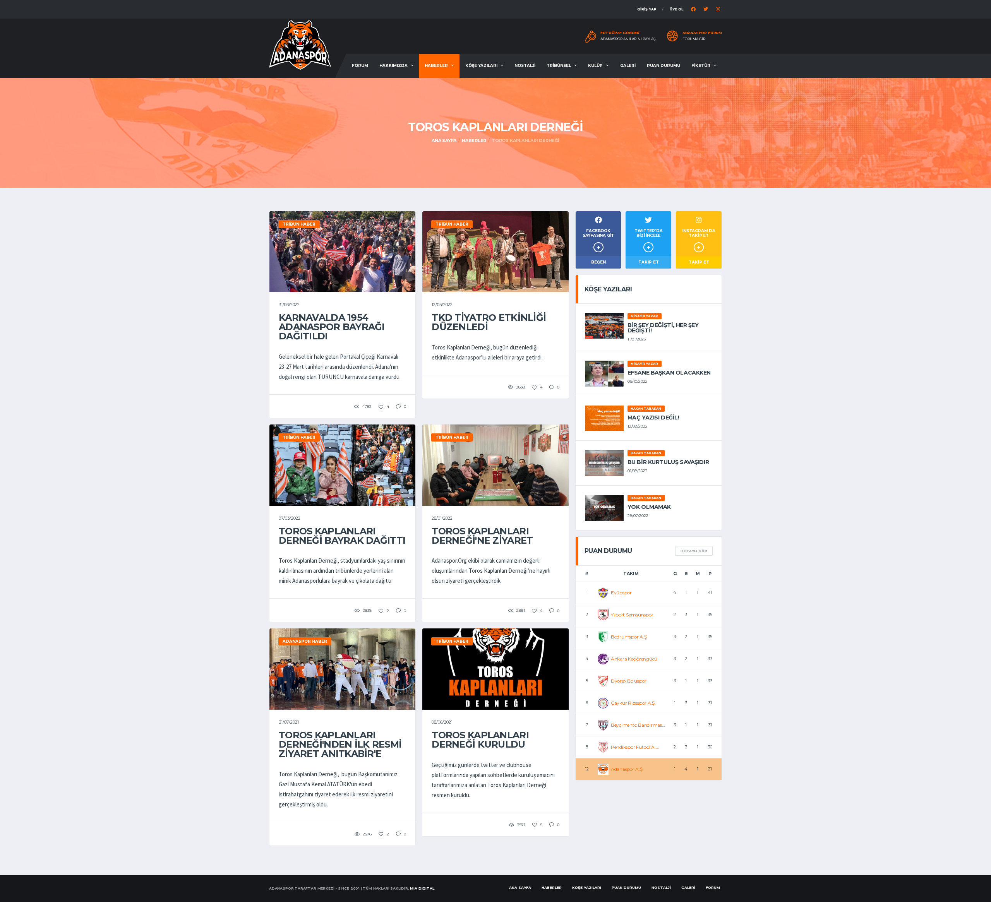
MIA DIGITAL (422, 888)
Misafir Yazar (644, 316)
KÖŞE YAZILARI (481, 65)
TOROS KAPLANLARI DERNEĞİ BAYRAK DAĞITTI (342, 535)
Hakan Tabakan (646, 409)
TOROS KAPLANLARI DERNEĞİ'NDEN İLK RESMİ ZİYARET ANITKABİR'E (340, 744)
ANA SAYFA (520, 887)
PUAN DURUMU (663, 65)
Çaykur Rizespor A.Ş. (633, 703)
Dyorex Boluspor (628, 681)
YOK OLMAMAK (649, 506)
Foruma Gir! (694, 39)
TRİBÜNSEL (559, 65)
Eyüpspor (621, 593)
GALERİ (628, 65)
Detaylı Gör (694, 551)
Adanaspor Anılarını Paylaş (628, 39)
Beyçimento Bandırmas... (638, 725)
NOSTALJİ (524, 65)
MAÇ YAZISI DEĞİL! (653, 417)
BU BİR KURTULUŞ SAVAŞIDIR (668, 462)
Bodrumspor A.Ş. (629, 637)
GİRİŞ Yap (647, 9)
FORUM (360, 65)
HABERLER (436, 65)
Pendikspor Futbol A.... (635, 747)
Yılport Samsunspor (632, 615)
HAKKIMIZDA (393, 65)
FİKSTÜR (700, 65)
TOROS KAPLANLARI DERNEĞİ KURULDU (480, 739)
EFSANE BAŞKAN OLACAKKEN (669, 372)
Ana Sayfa (444, 140)
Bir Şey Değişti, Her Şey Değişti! (663, 328)
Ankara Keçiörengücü (634, 659)
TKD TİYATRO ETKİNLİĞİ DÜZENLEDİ (489, 322)
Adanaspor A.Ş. (627, 769)
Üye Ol (676, 9)
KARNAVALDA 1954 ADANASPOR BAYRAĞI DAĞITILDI (332, 327)
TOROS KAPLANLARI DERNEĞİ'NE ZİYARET (482, 535)
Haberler (474, 140)
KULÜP (595, 65)
